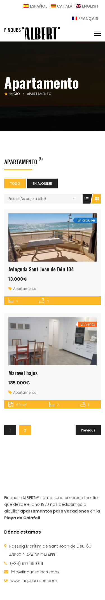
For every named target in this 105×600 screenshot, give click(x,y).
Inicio (15, 93)
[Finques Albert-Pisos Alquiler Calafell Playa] (32, 33)
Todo (15, 183)
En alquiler (42, 183)
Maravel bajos (23, 373)
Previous (88, 430)
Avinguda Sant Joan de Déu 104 (41, 269)
